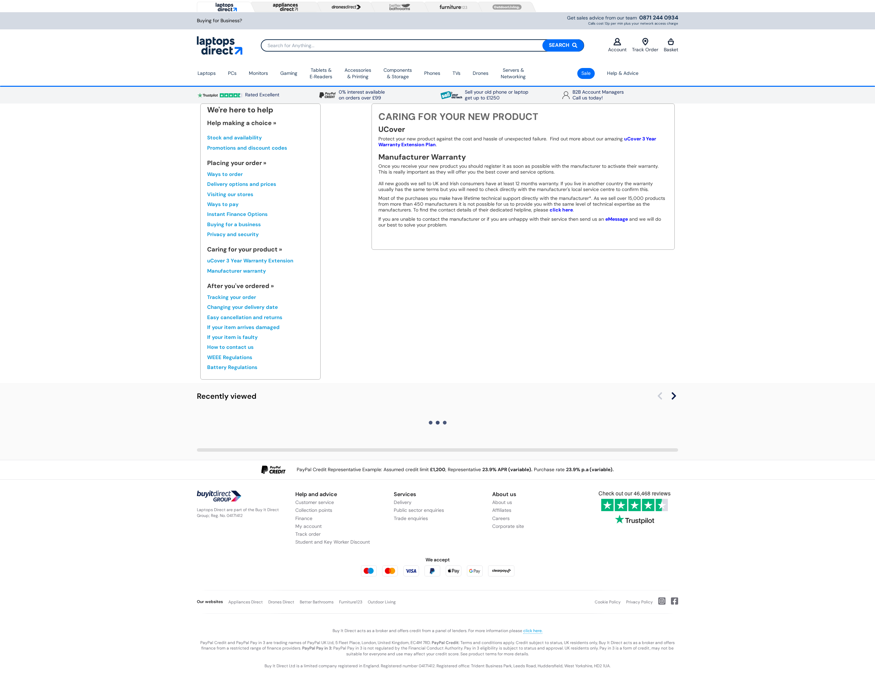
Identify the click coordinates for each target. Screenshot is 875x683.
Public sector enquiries (419, 510)
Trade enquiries (411, 518)
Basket (671, 49)
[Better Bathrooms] (398, 7)
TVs (456, 73)
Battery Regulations (232, 367)
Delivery (403, 502)
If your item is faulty (232, 337)
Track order (308, 534)
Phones (432, 73)
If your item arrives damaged (243, 327)
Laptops (207, 73)
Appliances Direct (245, 602)
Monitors (258, 73)
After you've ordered (238, 286)
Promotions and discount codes (247, 148)
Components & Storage (397, 73)
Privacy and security (233, 234)
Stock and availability (234, 137)
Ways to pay (223, 204)
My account (308, 526)
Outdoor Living (382, 602)
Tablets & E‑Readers (321, 73)
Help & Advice (622, 73)
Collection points (313, 510)
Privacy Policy (639, 602)
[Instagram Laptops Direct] (659, 603)
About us (502, 502)
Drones (480, 73)
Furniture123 (350, 602)
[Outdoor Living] (505, 7)
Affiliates (501, 510)
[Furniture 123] (452, 7)
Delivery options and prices (241, 184)
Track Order (645, 49)
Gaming (288, 73)
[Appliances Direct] (285, 7)
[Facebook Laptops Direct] (671, 603)
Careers (501, 518)
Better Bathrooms (317, 602)
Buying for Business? (219, 21)
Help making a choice (239, 123)
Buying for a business (234, 224)
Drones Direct (281, 602)
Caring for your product (242, 249)
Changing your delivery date (242, 307)
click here (561, 210)
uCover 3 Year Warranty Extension (250, 260)
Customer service (314, 502)
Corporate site (508, 526)
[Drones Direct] (344, 7)
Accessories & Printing (358, 73)
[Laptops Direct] (224, 7)
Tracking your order (231, 297)
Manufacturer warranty (236, 271)
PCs (232, 73)
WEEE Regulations (229, 357)
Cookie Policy (608, 602)
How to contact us (230, 347)
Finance (303, 518)
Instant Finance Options (237, 214)
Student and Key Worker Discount (332, 542)
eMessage (616, 219)
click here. (532, 630)
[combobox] (422, 45)
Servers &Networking (513, 73)
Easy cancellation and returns (244, 317)
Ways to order (225, 174)
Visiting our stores (230, 194)
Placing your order (234, 163)
